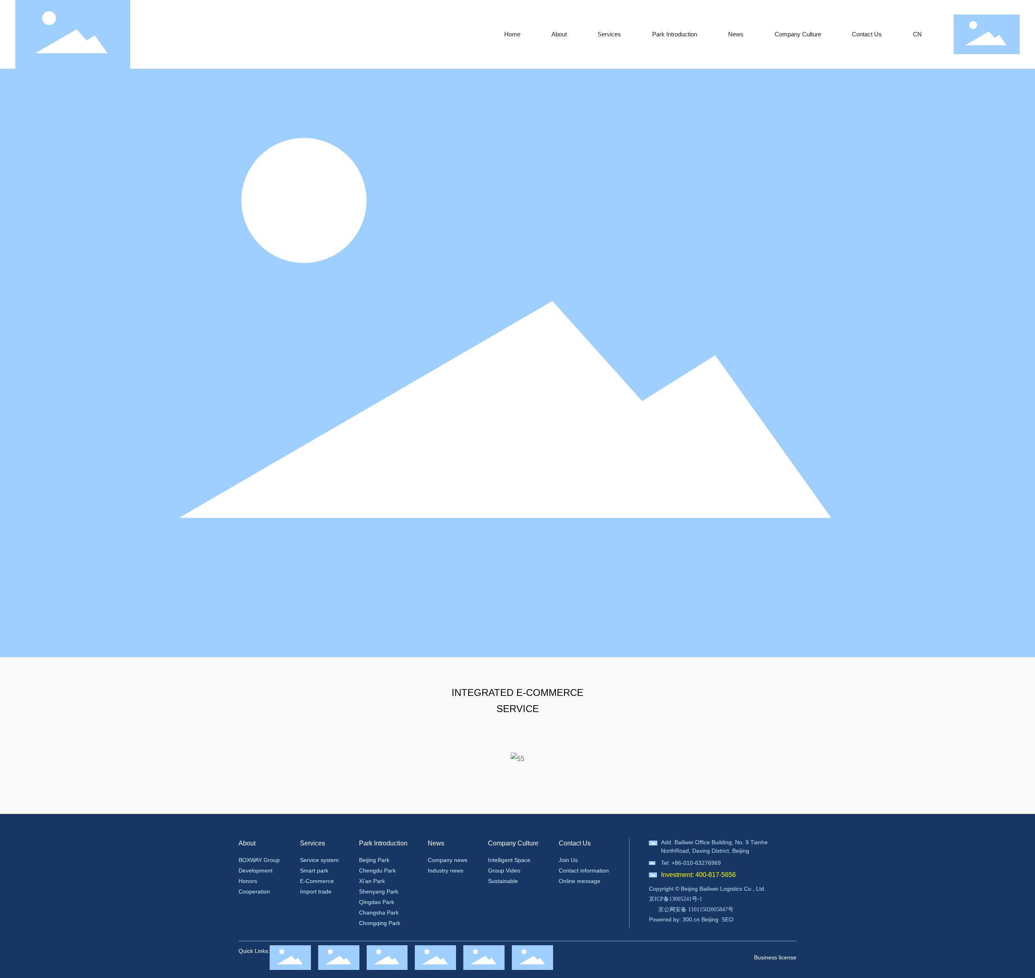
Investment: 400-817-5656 (698, 874)
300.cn (691, 919)
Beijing (709, 919)
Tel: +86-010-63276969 (691, 863)
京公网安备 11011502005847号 (695, 909)
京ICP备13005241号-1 (675, 899)
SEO (727, 919)
